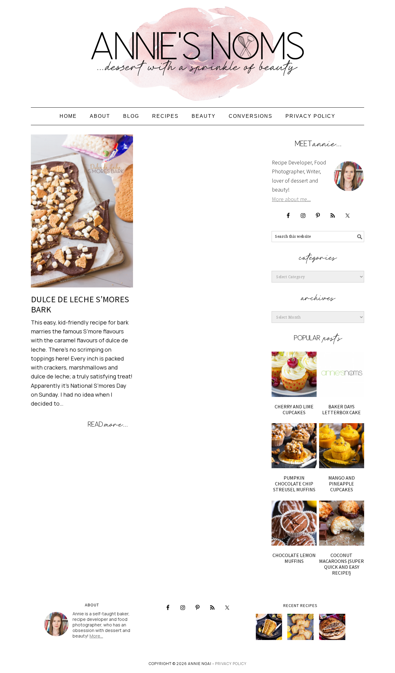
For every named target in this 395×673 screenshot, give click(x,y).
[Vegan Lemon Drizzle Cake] (300, 627)
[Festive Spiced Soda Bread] (332, 627)
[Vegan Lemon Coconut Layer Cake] (269, 627)
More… (96, 636)
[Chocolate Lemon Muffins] (294, 523)
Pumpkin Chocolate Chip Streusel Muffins (294, 484)
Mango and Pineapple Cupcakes (341, 484)
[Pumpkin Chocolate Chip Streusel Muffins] (294, 445)
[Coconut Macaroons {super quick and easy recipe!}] (341, 523)
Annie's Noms (197, 51)
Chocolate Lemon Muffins (294, 558)
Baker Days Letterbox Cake (341, 409)
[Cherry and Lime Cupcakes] (294, 374)
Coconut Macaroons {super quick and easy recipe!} (341, 564)
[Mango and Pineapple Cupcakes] (341, 445)
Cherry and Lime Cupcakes (294, 409)
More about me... (291, 199)
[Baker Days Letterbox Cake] (341, 374)
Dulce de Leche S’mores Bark (80, 304)
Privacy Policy (231, 663)
